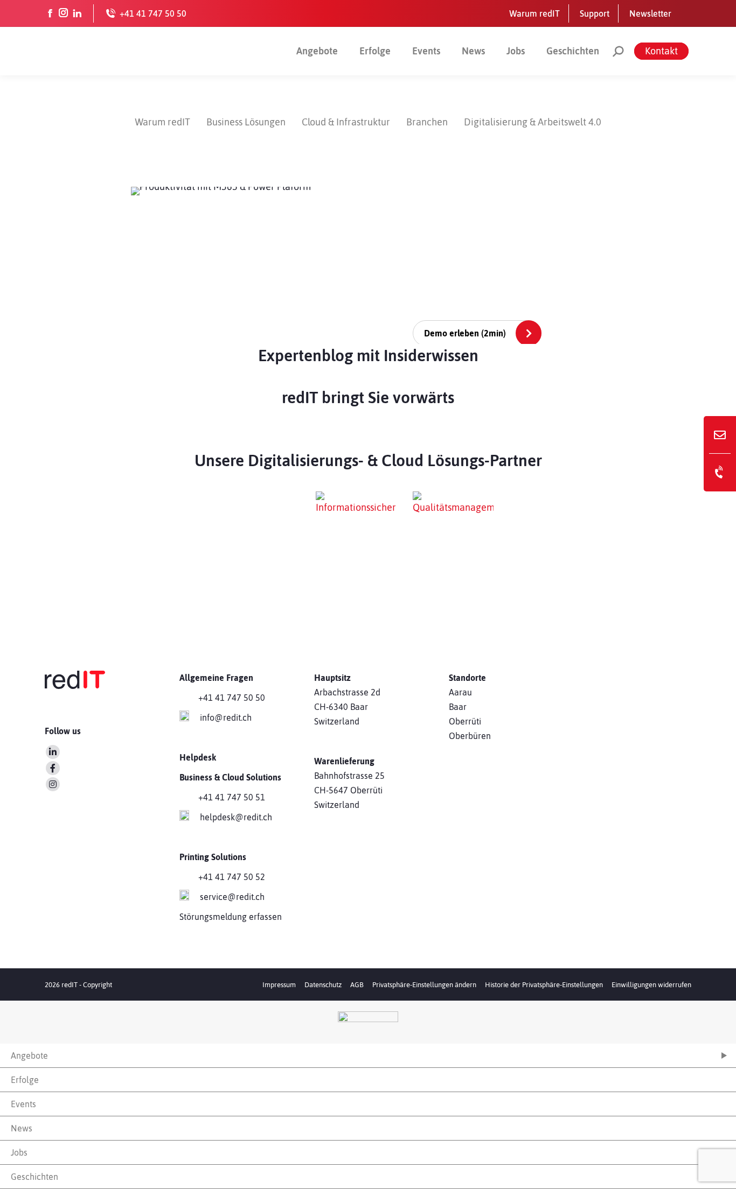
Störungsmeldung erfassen (230, 916)
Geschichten (572, 51)
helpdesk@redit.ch (236, 817)
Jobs (515, 51)
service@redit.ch (232, 897)
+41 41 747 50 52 (231, 877)
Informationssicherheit (348, 579)
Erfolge (375, 51)
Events (426, 51)
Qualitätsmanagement (461, 579)
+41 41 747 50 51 (231, 797)
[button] (424, 984)
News (473, 51)
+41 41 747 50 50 (231, 697)
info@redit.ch (226, 717)
